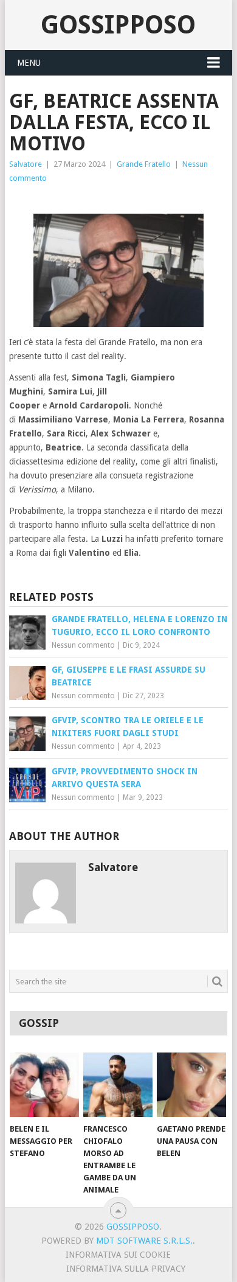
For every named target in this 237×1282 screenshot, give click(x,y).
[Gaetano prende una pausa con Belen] (191, 1085)
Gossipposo (118, 25)
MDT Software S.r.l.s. (144, 1240)
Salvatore (25, 164)
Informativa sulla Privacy (125, 1268)
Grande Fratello (144, 164)
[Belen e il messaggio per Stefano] (44, 1085)
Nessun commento (83, 645)
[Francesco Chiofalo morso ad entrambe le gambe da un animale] (118, 1085)
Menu (29, 63)
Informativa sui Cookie (118, 1254)
